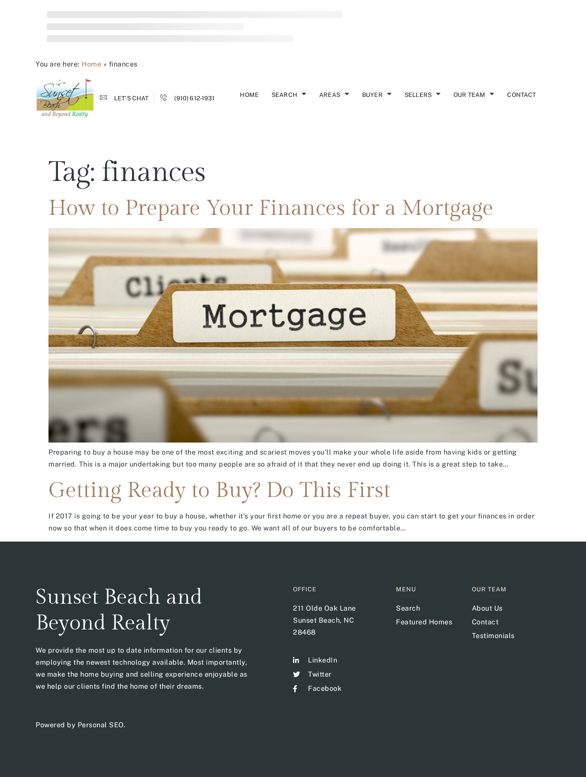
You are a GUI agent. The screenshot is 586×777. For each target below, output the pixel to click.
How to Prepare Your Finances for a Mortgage (270, 208)
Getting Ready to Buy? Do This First (219, 490)
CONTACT (521, 94)
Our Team (469, 94)
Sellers (418, 94)
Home (91, 64)
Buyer (372, 94)
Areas (329, 94)
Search (284, 94)
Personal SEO (101, 725)
